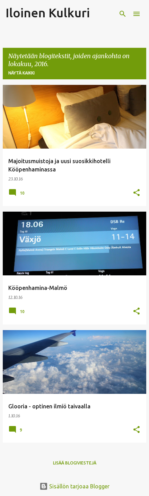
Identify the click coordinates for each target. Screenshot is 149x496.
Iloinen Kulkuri (48, 13)
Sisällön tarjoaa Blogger (78, 486)
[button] (136, 193)
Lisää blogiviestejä (74, 463)
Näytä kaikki (21, 73)
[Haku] (123, 14)
